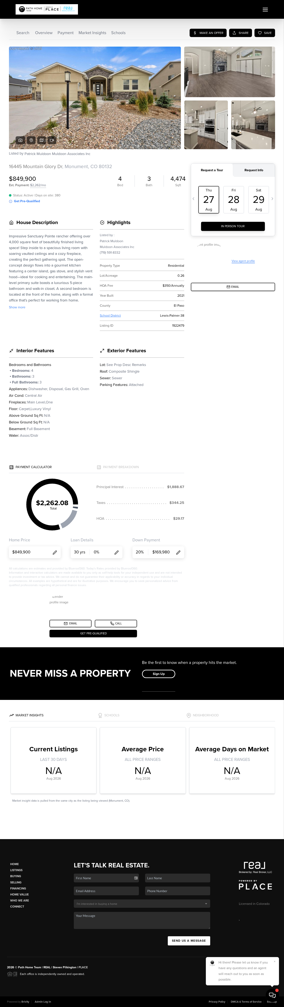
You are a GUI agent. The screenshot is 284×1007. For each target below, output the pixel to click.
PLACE (83, 967)
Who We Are (19, 900)
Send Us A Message (189, 941)
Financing (18, 888)
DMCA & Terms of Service (246, 1001)
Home (14, 864)
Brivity (25, 1001)
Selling (15, 882)
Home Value (19, 894)
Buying (15, 876)
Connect (17, 906)
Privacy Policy (217, 1001)
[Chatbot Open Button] (272, 995)
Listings (16, 870)
